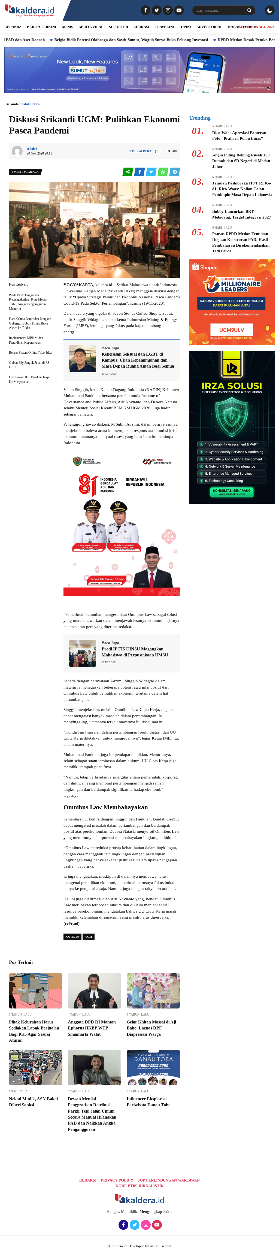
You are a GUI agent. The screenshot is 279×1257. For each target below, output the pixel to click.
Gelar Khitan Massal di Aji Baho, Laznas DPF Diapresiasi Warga (151, 1028)
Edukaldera (31, 104)
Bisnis (67, 27)
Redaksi (87, 1180)
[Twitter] (156, 10)
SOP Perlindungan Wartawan (169, 1180)
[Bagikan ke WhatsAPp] (163, 172)
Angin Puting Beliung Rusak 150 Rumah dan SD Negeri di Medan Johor (241, 161)
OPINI (186, 27)
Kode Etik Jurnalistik (140, 1186)
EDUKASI (141, 27)
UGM (88, 936)
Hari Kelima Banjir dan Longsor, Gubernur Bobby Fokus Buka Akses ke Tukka (30, 323)
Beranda (12, 104)
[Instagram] (167, 10)
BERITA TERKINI (41, 27)
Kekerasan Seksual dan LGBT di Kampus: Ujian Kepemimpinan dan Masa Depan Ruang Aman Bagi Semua (138, 360)
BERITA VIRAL (91, 27)
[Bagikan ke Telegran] (174, 172)
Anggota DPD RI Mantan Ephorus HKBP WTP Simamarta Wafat (92, 1028)
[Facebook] (144, 10)
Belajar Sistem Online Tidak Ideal (30, 353)
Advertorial (209, 27)
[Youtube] (178, 10)
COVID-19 (72, 936)
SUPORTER (118, 27)
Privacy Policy (117, 1180)
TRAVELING (165, 27)
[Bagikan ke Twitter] (151, 172)
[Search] (249, 10)
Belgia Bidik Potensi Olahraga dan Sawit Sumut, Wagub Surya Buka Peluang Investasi (95, 40)
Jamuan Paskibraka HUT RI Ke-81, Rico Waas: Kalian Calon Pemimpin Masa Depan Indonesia (242, 189)
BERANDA (13, 27)
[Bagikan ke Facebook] (140, 172)
